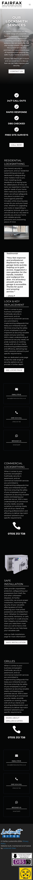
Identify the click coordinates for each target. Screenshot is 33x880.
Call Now (16, 145)
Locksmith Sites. (9, 848)
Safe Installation (16, 642)
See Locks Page (14, 370)
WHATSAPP (16, 445)
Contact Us (16, 71)
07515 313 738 (16, 421)
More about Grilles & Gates (14, 719)
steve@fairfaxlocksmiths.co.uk (16, 398)
